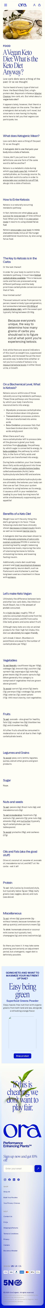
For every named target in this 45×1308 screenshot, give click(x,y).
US (12, 1266)
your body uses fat (18, 171)
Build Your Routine (11, 1197)
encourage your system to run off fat (20, 180)
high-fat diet (14, 613)
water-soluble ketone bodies (26, 468)
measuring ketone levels (14, 365)
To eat (6, 807)
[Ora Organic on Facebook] (9, 1179)
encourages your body (21, 230)
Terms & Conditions (11, 1233)
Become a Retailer (11, 1251)
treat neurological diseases (28, 565)
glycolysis (22, 445)
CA (19, 1266)
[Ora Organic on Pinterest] (18, 1179)
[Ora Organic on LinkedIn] (14, 1179)
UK (16, 1266)
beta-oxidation (10, 451)
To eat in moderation (12, 815)
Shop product (22, 1056)
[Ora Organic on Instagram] (5, 1179)
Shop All (7, 1192)
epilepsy (12, 577)
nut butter (25, 821)
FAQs (6, 1222)
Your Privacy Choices (12, 1203)
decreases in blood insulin (22, 528)
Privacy (6, 1239)
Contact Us (8, 1216)
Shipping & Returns (11, 1228)
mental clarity (29, 531)
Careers (7, 1245)
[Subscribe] (38, 1168)
